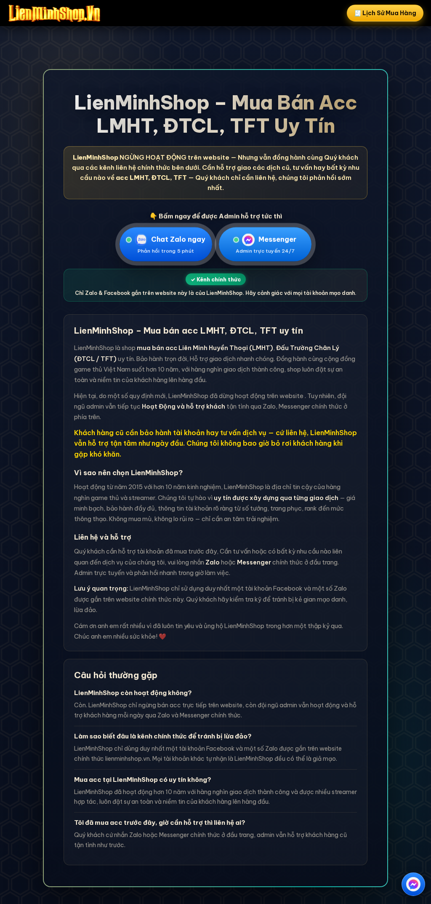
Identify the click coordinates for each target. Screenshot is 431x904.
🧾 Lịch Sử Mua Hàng (385, 13)
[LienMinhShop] (54, 13)
